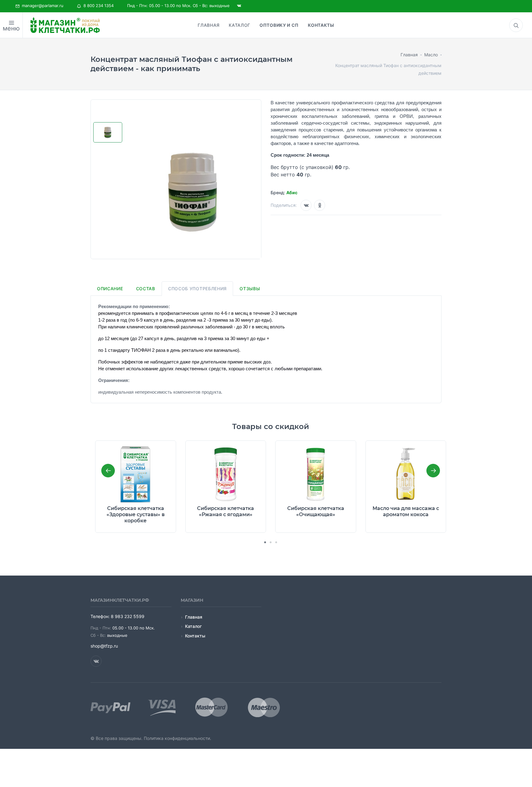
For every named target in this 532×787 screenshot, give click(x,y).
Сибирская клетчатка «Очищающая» (315, 511)
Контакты (195, 635)
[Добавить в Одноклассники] (319, 205)
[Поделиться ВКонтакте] (306, 205)
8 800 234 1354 (97, 5)
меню (11, 28)
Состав (145, 288)
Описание (110, 288)
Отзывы (250, 288)
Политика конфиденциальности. (177, 738)
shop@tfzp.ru (104, 645)
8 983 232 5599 (127, 616)
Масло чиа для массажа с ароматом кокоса (406, 511)
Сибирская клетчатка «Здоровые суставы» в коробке (136, 514)
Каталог (193, 626)
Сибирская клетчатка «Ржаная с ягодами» (225, 511)
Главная (193, 617)
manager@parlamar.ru (41, 5)
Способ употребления (197, 288)
